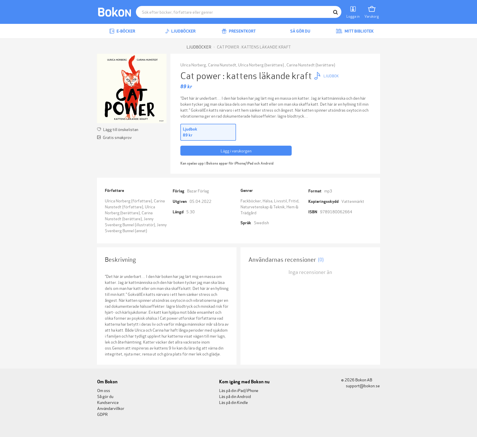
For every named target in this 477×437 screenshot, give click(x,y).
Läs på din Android (235, 396)
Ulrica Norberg (193, 64)
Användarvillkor (110, 408)
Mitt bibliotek (359, 31)
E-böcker (125, 31)
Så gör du (299, 31)
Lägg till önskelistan (120, 129)
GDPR (102, 414)
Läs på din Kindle (233, 402)
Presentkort (242, 31)
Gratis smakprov (117, 137)
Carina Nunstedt (222, 64)
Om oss (103, 390)
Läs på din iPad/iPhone (238, 390)
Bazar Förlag (198, 190)
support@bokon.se (362, 385)
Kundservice (108, 402)
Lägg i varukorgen (236, 150)
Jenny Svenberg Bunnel (129, 221)
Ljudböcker (183, 31)
